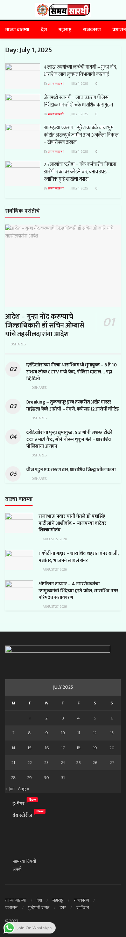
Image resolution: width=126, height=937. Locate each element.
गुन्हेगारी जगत (38, 907)
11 (78, 733)
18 (78, 748)
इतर (63, 907)
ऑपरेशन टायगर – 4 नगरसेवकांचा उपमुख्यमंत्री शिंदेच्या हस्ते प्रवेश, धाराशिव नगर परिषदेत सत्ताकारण (78, 590)
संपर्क (17, 869)
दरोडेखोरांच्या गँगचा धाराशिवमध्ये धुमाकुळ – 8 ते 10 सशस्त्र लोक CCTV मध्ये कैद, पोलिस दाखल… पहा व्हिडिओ (71, 372)
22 (30, 762)
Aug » (23, 789)
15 (29, 748)
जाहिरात (82, 907)
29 (29, 777)
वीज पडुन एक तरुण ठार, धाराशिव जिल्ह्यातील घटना (70, 470)
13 (112, 733)
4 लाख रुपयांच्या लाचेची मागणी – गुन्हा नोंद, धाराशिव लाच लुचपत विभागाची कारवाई (80, 71)
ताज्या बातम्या (17, 30)
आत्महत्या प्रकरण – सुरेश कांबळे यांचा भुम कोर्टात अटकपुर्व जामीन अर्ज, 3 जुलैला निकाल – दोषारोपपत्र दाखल (81, 135)
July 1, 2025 (79, 84)
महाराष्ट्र (64, 30)
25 (78, 762)
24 (63, 762)
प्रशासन (119, 30)
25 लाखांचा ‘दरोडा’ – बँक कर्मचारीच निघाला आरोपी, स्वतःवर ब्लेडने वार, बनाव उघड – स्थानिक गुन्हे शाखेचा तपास (80, 172)
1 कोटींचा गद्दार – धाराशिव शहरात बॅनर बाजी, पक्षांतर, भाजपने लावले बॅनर (78, 556)
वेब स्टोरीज (22, 815)
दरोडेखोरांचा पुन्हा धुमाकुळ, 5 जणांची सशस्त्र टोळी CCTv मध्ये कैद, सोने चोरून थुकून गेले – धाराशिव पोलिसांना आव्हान (69, 439)
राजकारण (92, 30)
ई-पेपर (18, 804)
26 (95, 762)
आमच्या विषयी (24, 861)
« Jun (10, 789)
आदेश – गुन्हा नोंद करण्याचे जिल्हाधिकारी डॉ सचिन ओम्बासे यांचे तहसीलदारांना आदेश (44, 325)
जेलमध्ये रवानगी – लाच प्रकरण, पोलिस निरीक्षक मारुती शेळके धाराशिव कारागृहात (78, 101)
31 (63, 777)
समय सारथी (56, 84)
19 (95, 748)
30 (46, 777)
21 (13, 762)
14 (13, 748)
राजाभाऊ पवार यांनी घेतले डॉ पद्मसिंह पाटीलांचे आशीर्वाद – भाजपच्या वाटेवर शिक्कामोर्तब (72, 523)
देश (44, 30)
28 (13, 777)
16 (47, 748)
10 (63, 733)
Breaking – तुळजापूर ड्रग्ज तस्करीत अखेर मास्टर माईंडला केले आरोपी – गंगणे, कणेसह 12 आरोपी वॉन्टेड (72, 405)
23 (46, 762)
